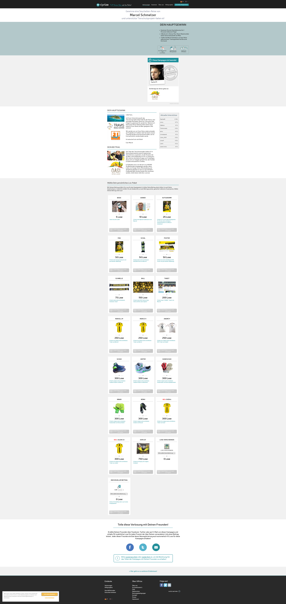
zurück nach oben (173, 591)
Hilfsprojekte (169, 5)
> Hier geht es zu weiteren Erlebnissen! (143, 571)
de (183, 1)
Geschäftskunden (110, 590)
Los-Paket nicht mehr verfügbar (120, 229)
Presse (134, 597)
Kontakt (134, 595)
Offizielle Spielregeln (174, 103)
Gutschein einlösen (110, 592)
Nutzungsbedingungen (139, 593)
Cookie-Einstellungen (49, 597)
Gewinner (154, 5)
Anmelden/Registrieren (181, 4)
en (187, 1)
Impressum (135, 599)
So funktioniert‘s (137, 587)
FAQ (133, 589)
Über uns (161, 5)
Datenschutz (136, 591)
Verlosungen (146, 5)
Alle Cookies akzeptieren (49, 594)
